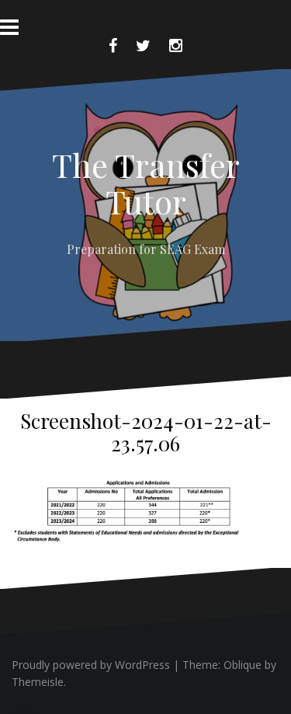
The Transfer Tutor (146, 182)
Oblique (242, 664)
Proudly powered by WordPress (91, 664)
